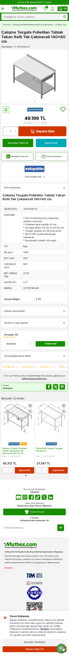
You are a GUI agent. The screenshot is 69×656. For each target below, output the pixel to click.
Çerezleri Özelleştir (34, 642)
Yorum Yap (50, 344)
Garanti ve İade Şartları (16, 322)
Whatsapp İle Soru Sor (19, 156)
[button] (34, 101)
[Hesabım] (52, 8)
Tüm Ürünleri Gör (33, 176)
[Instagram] (24, 497)
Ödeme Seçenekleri (54, 156)
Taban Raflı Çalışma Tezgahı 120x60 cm (49, 449)
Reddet (44, 629)
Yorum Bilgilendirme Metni (17, 356)
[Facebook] (31, 497)
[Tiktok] (37, 497)
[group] (34, 76)
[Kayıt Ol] (60, 527)
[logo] (24, 8)
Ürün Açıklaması (12, 187)
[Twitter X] (44, 497)
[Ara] (64, 16)
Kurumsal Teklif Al (18, 143)
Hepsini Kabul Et (34, 649)
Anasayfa (7, 25)
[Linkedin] (50, 497)
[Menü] (2, 8)
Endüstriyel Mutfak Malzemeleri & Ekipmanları (33, 25)
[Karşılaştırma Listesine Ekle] (30, 411)
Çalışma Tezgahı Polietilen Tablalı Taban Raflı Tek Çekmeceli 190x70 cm (14, 450)
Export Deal (51, 143)
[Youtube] (18, 497)
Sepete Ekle (45, 131)
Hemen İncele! (37, 511)
